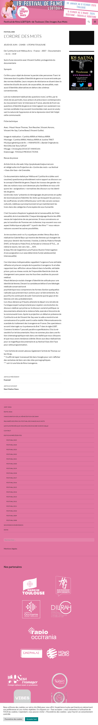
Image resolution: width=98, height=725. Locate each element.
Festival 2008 (9, 32)
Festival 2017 (11, 478)
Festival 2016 (11, 483)
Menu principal (95, 22)
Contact (7, 431)
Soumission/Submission (13, 525)
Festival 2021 (11, 459)
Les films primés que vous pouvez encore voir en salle (26, 426)
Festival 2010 (11, 511)
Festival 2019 (11, 468)
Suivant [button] (91, 72)
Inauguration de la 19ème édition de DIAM (21, 416)
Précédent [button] (72, 72)
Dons (6, 530)
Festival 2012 (11, 501)
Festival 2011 (11, 506)
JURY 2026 (7, 407)
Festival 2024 (11, 445)
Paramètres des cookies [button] (13, 719)
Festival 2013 (11, 497)
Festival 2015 (11, 487)
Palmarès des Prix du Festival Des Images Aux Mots (24, 421)
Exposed (11, 378)
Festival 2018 (11, 473)
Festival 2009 (11, 516)
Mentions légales (10, 549)
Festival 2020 (11, 464)
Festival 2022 (11, 454)
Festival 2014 (11, 492)
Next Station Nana (11, 387)
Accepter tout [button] (32, 719)
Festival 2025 (11, 440)
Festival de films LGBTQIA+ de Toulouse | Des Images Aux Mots (35, 21)
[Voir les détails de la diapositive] (81, 72)
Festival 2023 (11, 449)
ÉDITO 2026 (8, 412)
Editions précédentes (13, 435)
